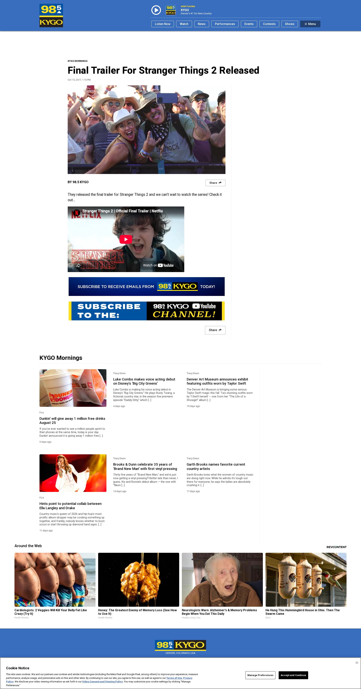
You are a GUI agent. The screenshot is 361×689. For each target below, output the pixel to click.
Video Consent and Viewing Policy (102, 681)
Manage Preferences (260, 675)
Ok (357, 662)
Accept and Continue (293, 675)
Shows (289, 24)
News (202, 24)
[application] (146, 129)
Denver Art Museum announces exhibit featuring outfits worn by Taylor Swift (217, 381)
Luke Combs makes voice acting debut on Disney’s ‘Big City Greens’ (144, 381)
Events (249, 24)
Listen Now (162, 24)
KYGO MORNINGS (77, 61)
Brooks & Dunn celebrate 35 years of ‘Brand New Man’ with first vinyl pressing (145, 466)
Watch (184, 24)
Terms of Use (174, 677)
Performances (225, 24)
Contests (269, 24)
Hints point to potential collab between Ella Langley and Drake (70, 506)
